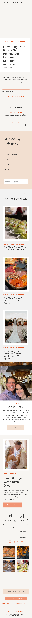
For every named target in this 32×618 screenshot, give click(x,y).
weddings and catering (15, 41)
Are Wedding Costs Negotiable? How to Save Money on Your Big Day (12, 355)
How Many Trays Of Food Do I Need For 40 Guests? (14, 248)
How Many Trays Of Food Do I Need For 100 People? (13, 300)
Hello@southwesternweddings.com (16, 603)
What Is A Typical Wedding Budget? (16, 125)
